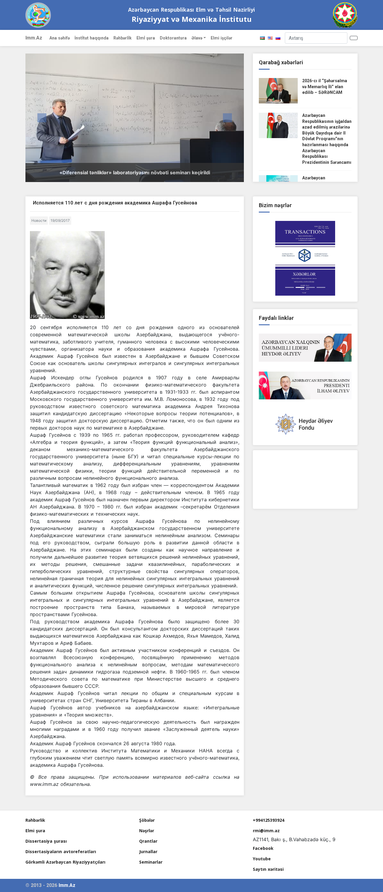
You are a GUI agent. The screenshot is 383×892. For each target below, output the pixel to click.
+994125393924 (268, 820)
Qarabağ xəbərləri (281, 62)
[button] (41, 118)
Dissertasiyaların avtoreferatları (60, 851)
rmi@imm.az (266, 830)
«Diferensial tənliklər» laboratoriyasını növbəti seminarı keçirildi (135, 172)
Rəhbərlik (35, 820)
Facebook (263, 848)
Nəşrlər (146, 830)
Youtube (262, 859)
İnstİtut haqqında (92, 38)
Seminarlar (150, 862)
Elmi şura (35, 830)
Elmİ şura (145, 38)
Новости (38, 220)
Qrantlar (148, 841)
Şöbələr (147, 820)
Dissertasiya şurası (46, 841)
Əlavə (197, 38)
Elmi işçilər (221, 38)
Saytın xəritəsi (268, 869)
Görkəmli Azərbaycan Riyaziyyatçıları (65, 862)
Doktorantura (173, 38)
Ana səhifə (59, 38)
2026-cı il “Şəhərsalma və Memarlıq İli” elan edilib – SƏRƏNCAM (324, 86)
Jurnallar (148, 851)
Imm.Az (33, 38)
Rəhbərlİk (122, 38)
